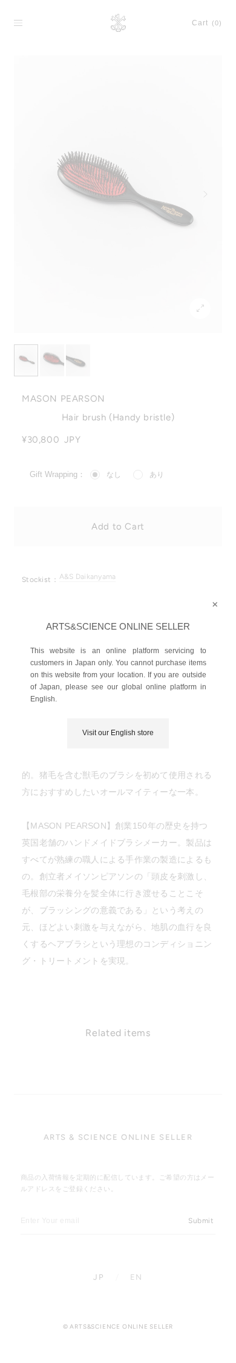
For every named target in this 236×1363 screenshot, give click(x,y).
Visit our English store (118, 733)
